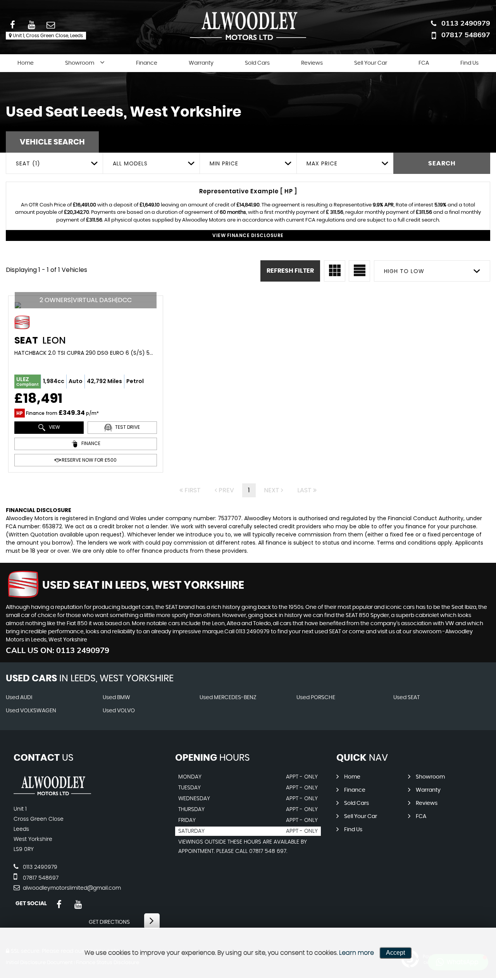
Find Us (469, 63)
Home (25, 63)
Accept (395, 952)
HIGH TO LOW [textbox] (404, 271)
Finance (146, 63)
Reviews (312, 63)
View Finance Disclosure (248, 235)
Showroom (79, 63)
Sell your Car (370, 63)
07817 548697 (465, 34)
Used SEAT (406, 697)
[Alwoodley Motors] (52, 793)
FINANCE (90, 443)
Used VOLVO (119, 710)
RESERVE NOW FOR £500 (88, 460)
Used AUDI (19, 697)
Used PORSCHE (315, 697)
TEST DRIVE (127, 427)
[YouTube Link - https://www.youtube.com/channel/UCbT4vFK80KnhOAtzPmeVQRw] (78, 904)
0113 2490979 (465, 23)
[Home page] (248, 26)
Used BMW (116, 697)
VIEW (54, 427)
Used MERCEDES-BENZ (228, 697)
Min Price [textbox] (224, 163)
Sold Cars (257, 63)
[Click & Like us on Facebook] (59, 904)
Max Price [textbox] (322, 163)
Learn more (356, 953)
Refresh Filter (290, 271)
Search (442, 163)
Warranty (201, 63)
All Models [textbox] (130, 163)
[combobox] (54, 163)
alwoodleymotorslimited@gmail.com (71, 888)
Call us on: (57, 650)
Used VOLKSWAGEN (31, 710)
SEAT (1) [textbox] (28, 163)
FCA (423, 63)
